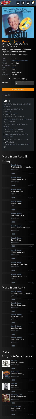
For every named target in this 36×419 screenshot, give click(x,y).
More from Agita (13, 287)
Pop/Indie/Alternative (20, 60)
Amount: (5, 83)
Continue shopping (18, 78)
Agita (14, 67)
